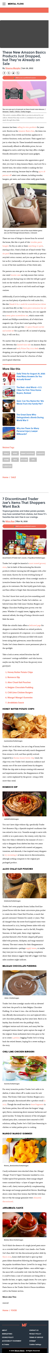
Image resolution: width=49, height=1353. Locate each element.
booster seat (15, 275)
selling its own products (26, 127)
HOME (6, 460)
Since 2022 (7, 1256)
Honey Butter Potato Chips (20, 672)
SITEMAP (32, 1341)
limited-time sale (24, 344)
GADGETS (40, 453)
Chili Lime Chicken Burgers (20, 692)
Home (5, 477)
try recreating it (11, 855)
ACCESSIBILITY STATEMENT (11, 1341)
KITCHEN (24, 460)
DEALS (6, 453)
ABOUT (4, 1330)
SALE (13, 477)
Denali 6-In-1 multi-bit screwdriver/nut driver (27, 304)
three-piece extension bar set (34, 308)
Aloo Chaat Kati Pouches (19, 682)
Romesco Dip (14, 677)
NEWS (15, 453)
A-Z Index (5, 1344)
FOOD (14, 1310)
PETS (15, 460)
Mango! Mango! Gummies (20, 697)
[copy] (18, 73)
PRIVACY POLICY (35, 1334)
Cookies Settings (35, 1344)
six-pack (6, 253)
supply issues (31, 948)
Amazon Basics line (26, 131)
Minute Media (19, 1350)
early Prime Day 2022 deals (27, 348)
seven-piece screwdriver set (17, 315)
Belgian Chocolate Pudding (20, 687)
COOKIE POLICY (7, 1337)
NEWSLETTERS (7, 1334)
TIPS (33, 460)
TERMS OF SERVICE (36, 1337)
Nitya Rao (10, 521)
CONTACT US (33, 1330)
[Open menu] (4, 3)
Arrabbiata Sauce (16, 702)
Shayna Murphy (13, 68)
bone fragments (37, 1104)
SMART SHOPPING (27, 453)
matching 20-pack (35, 246)
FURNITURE (7, 466)
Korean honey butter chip (24, 757)
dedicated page (35, 625)
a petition (16, 1037)
